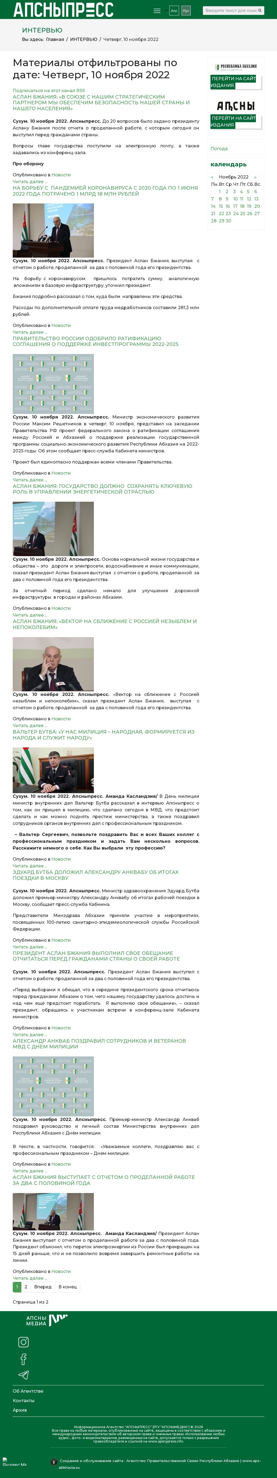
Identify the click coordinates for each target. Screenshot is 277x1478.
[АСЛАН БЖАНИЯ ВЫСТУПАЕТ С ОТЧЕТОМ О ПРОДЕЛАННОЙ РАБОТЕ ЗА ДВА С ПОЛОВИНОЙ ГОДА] (106, 1211)
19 (249, 206)
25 (242, 213)
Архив (20, 1410)
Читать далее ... (30, 181)
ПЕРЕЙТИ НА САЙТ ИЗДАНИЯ (233, 82)
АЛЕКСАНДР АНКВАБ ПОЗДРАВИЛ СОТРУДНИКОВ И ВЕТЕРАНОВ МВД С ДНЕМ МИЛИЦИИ (99, 1044)
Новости (61, 174)
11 (241, 199)
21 (213, 213)
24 (236, 213)
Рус (186, 11)
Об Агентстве (28, 1391)
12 (249, 199)
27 (257, 213)
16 (228, 206)
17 (235, 206)
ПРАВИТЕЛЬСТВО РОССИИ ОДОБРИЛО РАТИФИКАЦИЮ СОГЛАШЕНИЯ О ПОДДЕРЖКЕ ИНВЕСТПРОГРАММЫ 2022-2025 (95, 342)
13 (256, 199)
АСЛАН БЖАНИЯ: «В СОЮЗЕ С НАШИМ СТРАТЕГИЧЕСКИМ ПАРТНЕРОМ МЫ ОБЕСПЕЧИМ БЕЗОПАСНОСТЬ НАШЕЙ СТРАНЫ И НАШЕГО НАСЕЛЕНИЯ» (101, 103)
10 (235, 199)
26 (249, 213)
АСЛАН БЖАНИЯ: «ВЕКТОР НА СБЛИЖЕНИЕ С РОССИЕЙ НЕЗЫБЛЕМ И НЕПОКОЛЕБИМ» (105, 624)
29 (221, 220)
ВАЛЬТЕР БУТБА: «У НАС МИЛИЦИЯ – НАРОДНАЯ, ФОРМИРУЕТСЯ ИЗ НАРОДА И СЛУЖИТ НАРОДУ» (103, 735)
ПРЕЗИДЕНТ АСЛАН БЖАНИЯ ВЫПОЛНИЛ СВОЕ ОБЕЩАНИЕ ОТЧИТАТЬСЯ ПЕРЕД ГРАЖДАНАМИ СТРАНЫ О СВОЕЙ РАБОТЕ (96, 956)
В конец (67, 1286)
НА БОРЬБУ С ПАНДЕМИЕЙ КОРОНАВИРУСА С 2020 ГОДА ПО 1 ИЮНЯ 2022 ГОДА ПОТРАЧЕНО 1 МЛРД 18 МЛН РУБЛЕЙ (105, 191)
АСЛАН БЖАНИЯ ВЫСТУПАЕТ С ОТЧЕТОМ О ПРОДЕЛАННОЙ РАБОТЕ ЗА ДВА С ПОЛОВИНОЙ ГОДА (104, 1180)
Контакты (24, 1400)
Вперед (43, 1286)
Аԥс (174, 11)
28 (214, 220)
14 (213, 206)
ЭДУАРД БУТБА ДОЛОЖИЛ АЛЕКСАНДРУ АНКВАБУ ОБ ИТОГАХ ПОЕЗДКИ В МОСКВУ (96, 875)
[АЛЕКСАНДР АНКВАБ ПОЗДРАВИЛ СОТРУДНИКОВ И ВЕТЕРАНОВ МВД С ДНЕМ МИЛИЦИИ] (106, 1086)
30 (228, 220)
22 (221, 213)
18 (242, 206)
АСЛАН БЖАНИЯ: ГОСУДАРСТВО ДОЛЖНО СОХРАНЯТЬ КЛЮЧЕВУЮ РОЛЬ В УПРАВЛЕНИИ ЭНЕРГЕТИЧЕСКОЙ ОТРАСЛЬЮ (102, 489)
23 (228, 213)
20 (257, 206)
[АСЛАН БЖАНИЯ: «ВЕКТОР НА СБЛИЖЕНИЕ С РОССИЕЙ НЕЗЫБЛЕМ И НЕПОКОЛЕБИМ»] (106, 664)
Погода (219, 148)
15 (221, 206)
